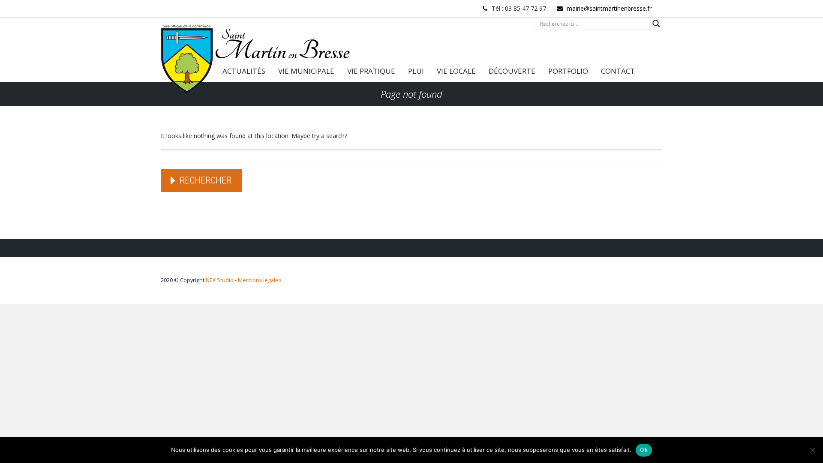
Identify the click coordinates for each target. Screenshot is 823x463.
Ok (644, 449)
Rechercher (205, 180)
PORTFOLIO (568, 71)
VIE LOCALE (456, 71)
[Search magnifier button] (656, 24)
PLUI (416, 71)
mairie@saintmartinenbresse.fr (609, 8)
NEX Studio (220, 280)
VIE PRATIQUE (371, 71)
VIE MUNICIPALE (306, 71)
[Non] (812, 450)
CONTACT (618, 71)
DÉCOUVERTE (512, 71)
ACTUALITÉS (243, 71)
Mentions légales (259, 280)
